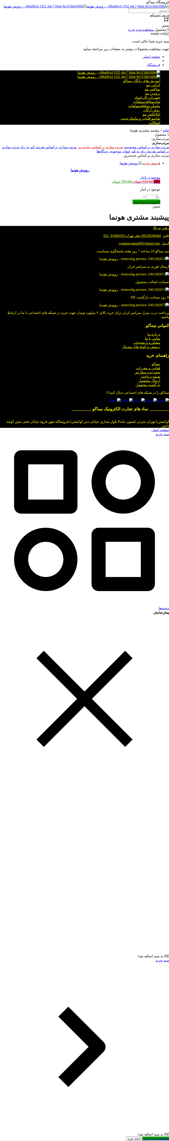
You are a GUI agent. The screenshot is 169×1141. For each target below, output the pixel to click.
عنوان (126, 151)
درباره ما (153, 334)
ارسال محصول (149, 381)
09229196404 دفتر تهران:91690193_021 (132, 236)
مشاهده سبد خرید (155, 1138)
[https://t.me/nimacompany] (139, 400)
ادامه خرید (134, 1138)
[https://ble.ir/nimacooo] (114, 400)
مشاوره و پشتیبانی (146, 342)
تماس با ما (152, 338)
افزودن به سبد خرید (146, 201)
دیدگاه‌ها (102, 151)
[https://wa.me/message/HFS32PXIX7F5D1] (151, 400)
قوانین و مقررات (148, 368)
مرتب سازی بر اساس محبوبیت (146, 147)
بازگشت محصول (148, 385)
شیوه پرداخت (150, 376)
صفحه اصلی (151, 57)
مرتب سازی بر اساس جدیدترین (100, 147)
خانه (166, 130)
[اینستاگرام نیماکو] (163, 400)
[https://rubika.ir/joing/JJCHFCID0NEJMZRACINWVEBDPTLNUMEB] (127, 400)
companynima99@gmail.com (139, 243)
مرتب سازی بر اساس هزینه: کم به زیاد (48, 147)
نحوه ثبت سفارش (147, 372)
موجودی (115, 151)
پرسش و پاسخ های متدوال (141, 347)
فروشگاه (153, 65)
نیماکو (156, 364)
